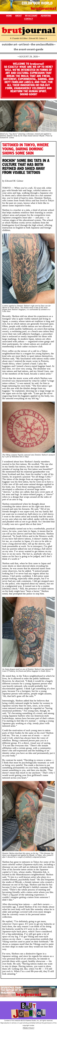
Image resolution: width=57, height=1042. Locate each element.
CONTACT (28, 19)
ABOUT (18, 15)
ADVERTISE (46, 15)
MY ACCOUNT (31, 15)
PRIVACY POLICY (28, 1028)
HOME (9, 15)
